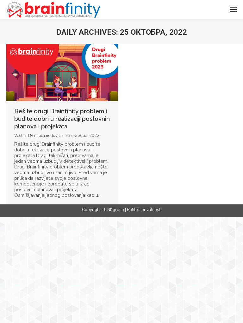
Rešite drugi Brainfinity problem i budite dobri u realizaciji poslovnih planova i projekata (62, 119)
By (44, 135)
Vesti (18, 135)
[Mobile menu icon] (233, 9)
